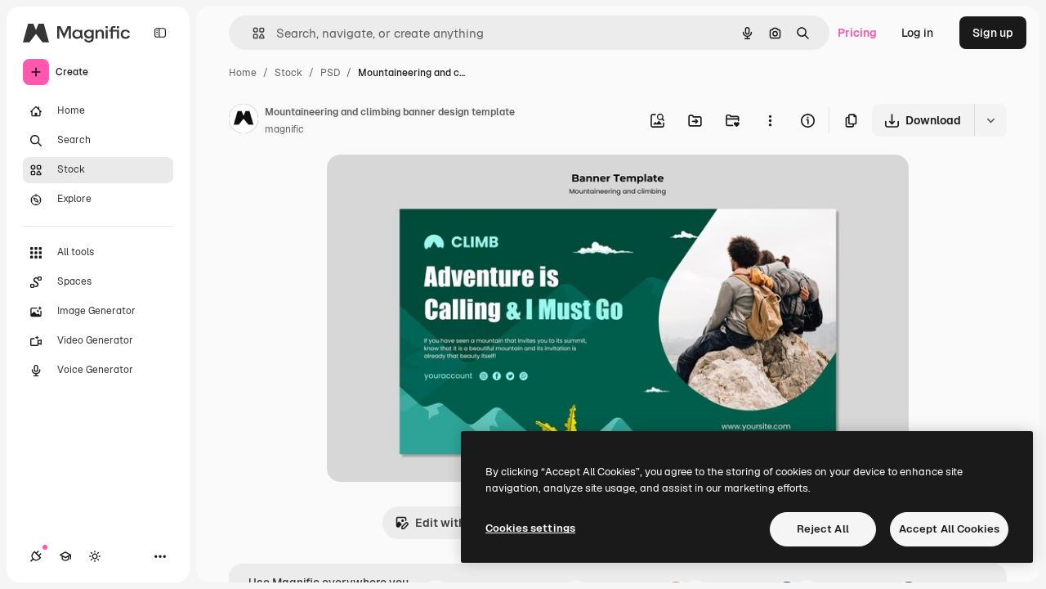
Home (243, 72)
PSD (330, 72)
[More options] (769, 120)
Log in (917, 32)
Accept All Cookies (949, 529)
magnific (284, 129)
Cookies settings (530, 528)
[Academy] (65, 556)
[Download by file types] (990, 120)
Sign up (992, 32)
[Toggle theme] (95, 556)
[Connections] (36, 556)
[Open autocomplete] (252, 33)
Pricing (857, 32)
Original (431, 186)
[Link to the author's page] (243, 121)
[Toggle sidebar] (160, 33)
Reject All (823, 529)
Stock (288, 72)
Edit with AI (447, 522)
